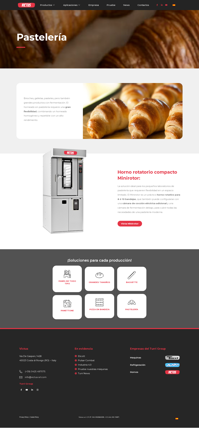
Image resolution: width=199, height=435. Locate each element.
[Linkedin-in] (162, 5)
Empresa (93, 5)
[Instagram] (37, 390)
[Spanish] (177, 418)
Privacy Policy (24, 417)
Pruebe (111, 5)
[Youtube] (166, 5)
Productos (46, 5)
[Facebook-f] (157, 5)
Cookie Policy (34, 417)
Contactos (143, 5)
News (126, 5)
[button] (130, 223)
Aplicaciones (70, 5)
